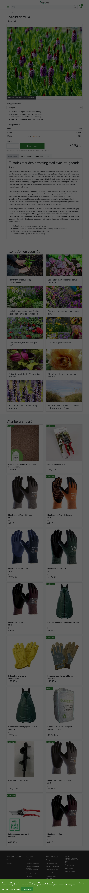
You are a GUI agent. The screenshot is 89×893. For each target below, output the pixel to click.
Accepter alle (26, 889)
